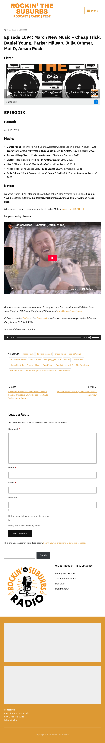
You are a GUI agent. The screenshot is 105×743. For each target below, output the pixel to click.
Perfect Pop (9, 709)
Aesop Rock (28, 354)
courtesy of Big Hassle (73, 209)
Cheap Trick (60, 354)
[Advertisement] (52, 642)
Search (43, 555)
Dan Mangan (62, 588)
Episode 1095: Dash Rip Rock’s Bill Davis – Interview (77, 393)
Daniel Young (75, 354)
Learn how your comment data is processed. (65, 542)
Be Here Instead (44, 354)
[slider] (96, 337)
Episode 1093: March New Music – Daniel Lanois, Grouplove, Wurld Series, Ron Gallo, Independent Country (28, 394)
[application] (52, 337)
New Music (78, 359)
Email (12, 482)
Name (12, 467)
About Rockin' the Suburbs (16, 713)
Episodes (23, 30)
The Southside (82, 365)
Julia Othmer (35, 359)
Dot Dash (60, 583)
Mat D (67, 359)
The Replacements (65, 578)
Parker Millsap (33, 365)
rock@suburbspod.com (69, 311)
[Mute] (89, 337)
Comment (14, 429)
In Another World (18, 359)
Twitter (25, 318)
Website (12, 497)
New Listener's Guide (14, 716)
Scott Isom (48, 365)
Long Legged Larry (52, 359)
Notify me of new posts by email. (24, 525)
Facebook (42, 318)
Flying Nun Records (66, 573)
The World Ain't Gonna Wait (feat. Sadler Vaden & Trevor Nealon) (40, 370)
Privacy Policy (10, 720)
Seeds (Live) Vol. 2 (64, 365)
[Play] (7, 337)
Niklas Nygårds (17, 365)
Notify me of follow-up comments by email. (29, 516)
